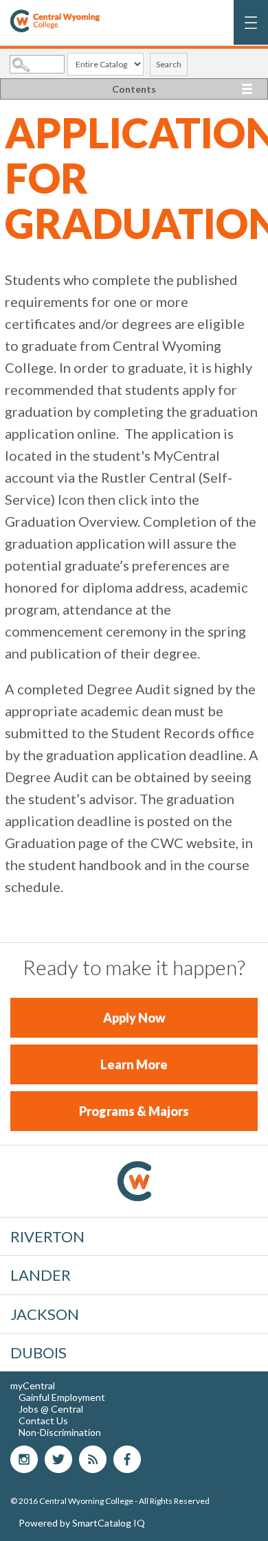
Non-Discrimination (60, 1432)
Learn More (134, 1064)
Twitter (58, 1459)
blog (93, 1459)
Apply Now (134, 1017)
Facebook (127, 1459)
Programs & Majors (134, 1111)
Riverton (47, 1236)
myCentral (32, 1385)
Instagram (24, 1459)
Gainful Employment (62, 1397)
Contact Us (43, 1420)
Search (168, 64)
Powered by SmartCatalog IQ (82, 1523)
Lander (40, 1275)
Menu (251, 29)
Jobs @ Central (51, 1409)
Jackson (44, 1314)
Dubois (38, 1352)
